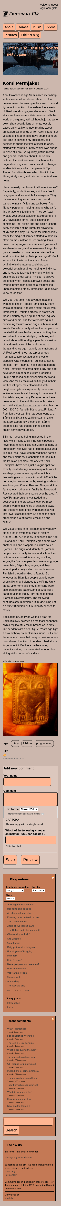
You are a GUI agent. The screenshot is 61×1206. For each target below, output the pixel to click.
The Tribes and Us (17, 921)
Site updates (14, 938)
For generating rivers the (20, 1035)
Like (5, 751)
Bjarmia (7, 549)
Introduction (13, 1003)
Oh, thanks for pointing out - (22, 1064)
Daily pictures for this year (21, 947)
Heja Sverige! (14, 960)
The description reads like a (22, 1078)
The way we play (16, 985)
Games (22, 27)
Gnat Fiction (13, 943)
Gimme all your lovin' (18, 934)
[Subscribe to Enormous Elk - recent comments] (53, 1019)
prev (8, 991)
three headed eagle (28, 405)
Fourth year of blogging (19, 951)
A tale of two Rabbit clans (20, 925)
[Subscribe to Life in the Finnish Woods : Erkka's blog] (53, 878)
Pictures (11, 35)
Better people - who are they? (23, 964)
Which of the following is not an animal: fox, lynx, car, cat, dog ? (26, 832)
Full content (11, 1174)
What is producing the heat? (22, 1049)
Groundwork (14, 977)
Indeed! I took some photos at (23, 1070)
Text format (12, 809)
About (9, 27)
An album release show (19, 913)
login (43, 8)
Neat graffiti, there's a (18, 1106)
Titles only (10, 1171)
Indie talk (12, 955)
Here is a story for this (19, 1099)
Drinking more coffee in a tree (23, 917)
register (53, 8)
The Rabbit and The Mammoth (23, 930)
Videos (50, 27)
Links (10, 1007)
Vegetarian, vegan (17, 972)
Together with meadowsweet (22, 1085)
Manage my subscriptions (18, 1157)
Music (37, 27)
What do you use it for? (19, 1092)
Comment (10, 790)
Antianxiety (13, 981)
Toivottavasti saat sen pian (21, 1057)
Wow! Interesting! (16, 1028)
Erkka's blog (30, 35)
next (27, 991)
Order (9, 895)
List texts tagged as (17, 887)
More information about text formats (24, 814)
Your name (10, 775)
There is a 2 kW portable (20, 1043)
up (5, 755)
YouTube (9, 1198)
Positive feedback (16, 968)
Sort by (36, 887)
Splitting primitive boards (20, 904)
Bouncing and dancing (19, 908)
